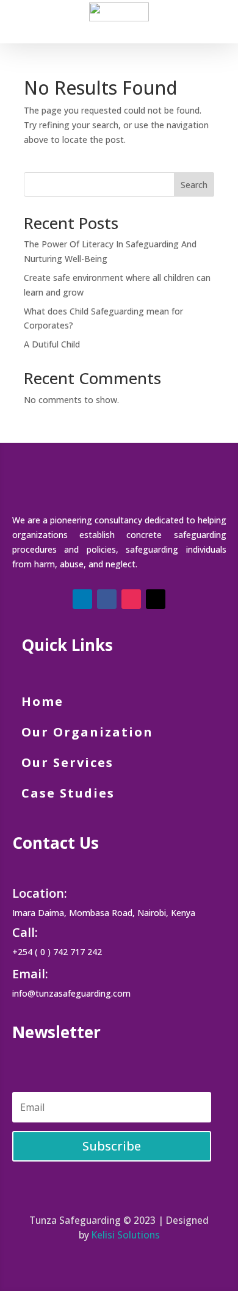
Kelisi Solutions (126, 1235)
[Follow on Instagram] (131, 599)
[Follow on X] (155, 599)
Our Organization (87, 732)
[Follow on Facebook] (107, 599)
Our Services (67, 762)
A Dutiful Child (52, 344)
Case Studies (68, 793)
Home (44, 701)
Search (194, 185)
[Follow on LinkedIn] (82, 599)
